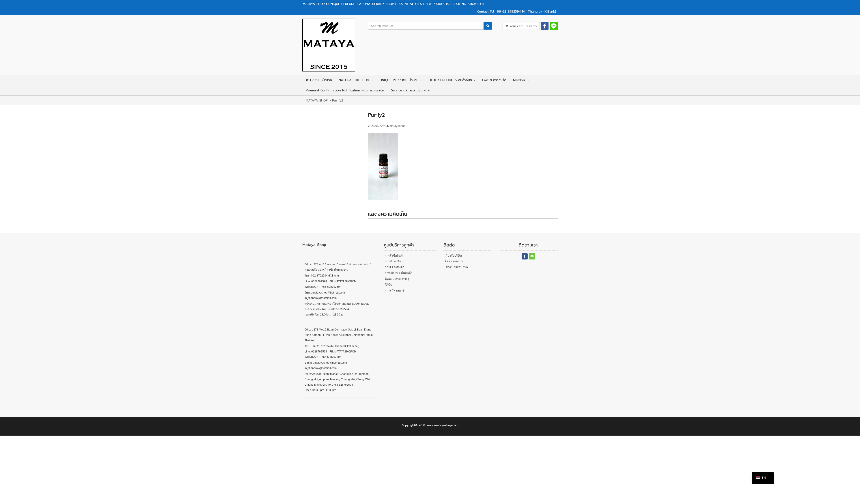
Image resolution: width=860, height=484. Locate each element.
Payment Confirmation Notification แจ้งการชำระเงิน (345, 90)
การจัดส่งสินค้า (394, 267)
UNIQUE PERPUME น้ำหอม (400, 80)
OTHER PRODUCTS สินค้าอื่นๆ (451, 80)
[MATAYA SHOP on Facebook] (525, 256)
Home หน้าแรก (320, 80)
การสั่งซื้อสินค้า (394, 255)
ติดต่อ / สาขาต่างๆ (397, 279)
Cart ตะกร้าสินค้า (494, 80)
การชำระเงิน (393, 261)
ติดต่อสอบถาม (454, 261)
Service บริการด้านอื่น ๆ (409, 90)
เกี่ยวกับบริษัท (453, 255)
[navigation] (763, 478)
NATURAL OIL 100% (355, 80)
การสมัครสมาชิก (395, 290)
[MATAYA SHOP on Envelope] (532, 256)
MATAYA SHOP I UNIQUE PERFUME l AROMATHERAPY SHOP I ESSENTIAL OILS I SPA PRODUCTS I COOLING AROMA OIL (394, 3)
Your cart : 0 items (522, 26)
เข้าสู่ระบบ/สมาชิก (456, 267)
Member (520, 80)
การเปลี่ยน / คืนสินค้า (398, 273)
